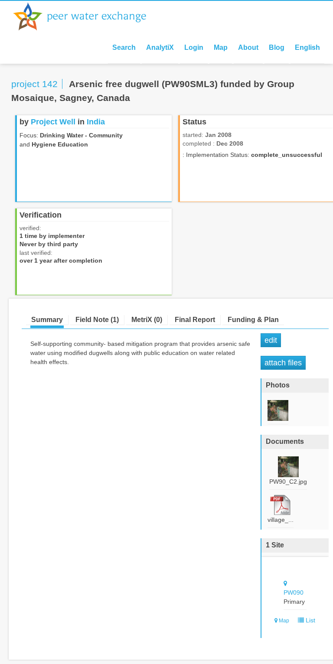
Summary (47, 319)
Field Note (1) (97, 319)
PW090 (294, 592)
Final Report (195, 319)
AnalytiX (160, 47)
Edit (270, 340)
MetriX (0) (146, 319)
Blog (276, 47)
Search (124, 47)
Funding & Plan (253, 319)
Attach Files (283, 362)
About (248, 47)
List (309, 620)
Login (193, 47)
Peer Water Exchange (87, 16)
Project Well (53, 121)
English (307, 47)
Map (221, 47)
